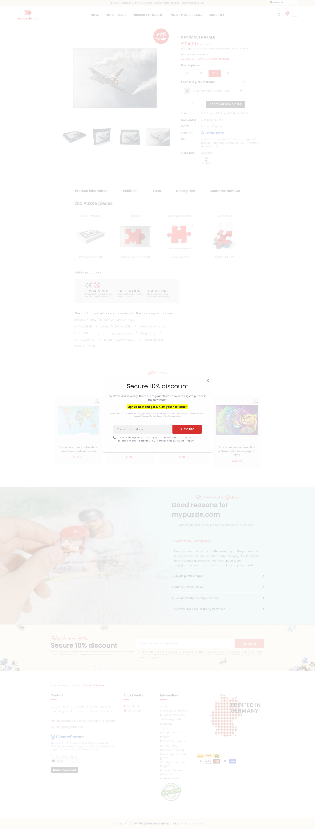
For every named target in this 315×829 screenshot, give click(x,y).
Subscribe (187, 429)
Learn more (186, 441)
